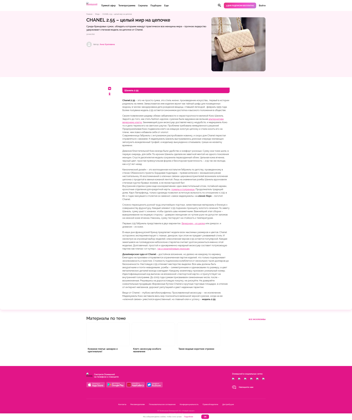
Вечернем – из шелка (193, 223)
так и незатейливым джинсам (173, 248)
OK (205, 417)
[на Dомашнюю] (91, 4)
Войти (262, 5)
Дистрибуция (228, 404)
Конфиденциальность (189, 404)
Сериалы (143, 5)
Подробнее (188, 417)
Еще (166, 5)
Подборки (155, 5)
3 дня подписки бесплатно (240, 6)
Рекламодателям (137, 404)
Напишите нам (246, 387)
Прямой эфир (108, 5)
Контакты (122, 404)
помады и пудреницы (183, 189)
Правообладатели (210, 404)
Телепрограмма (126, 5)
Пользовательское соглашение (162, 404)
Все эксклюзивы (257, 319)
